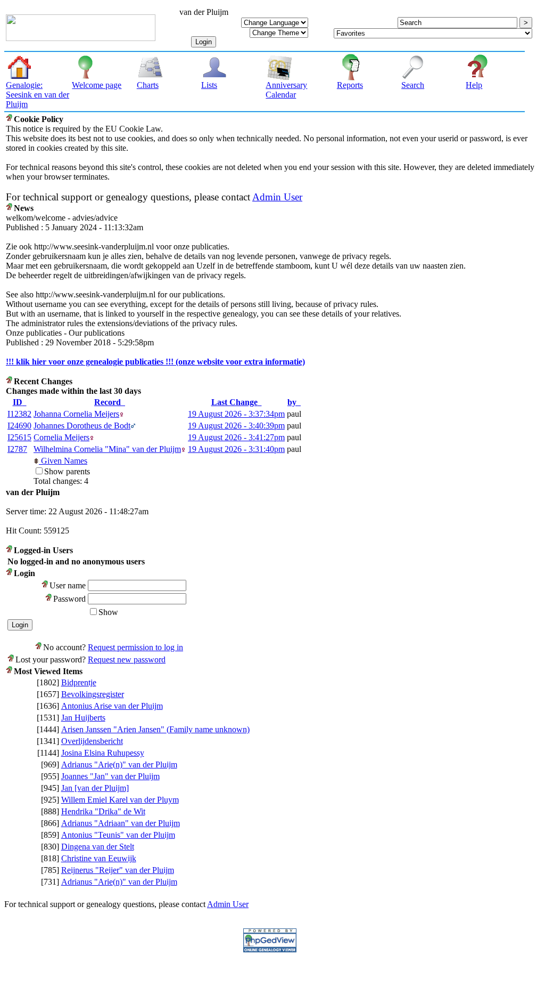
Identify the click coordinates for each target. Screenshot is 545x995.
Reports (350, 85)
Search (412, 85)
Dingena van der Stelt (97, 846)
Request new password (127, 659)
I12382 (19, 413)
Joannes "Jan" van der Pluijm (110, 776)
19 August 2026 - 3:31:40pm (236, 449)
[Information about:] (10, 119)
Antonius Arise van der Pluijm (112, 705)
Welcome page (96, 85)
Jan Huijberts (83, 717)
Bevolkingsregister (92, 694)
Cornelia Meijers (61, 437)
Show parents (67, 471)
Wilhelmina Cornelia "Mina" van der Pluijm (107, 449)
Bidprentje (78, 682)
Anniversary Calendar (286, 89)
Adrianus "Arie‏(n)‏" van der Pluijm (119, 764)
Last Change (234, 402)
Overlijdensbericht (92, 741)
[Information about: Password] (49, 598)
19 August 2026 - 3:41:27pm (236, 437)
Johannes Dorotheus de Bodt (82, 425)
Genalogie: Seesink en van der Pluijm (37, 94)
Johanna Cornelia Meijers (76, 413)
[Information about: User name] (45, 585)
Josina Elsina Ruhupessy (102, 752)
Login (203, 42)
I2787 (17, 449)
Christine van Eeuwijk (98, 858)
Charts (148, 85)
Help (474, 85)
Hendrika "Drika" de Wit (103, 811)
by (291, 402)
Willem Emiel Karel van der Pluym (120, 799)
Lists (209, 85)
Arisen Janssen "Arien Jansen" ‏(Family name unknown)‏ (155, 729)
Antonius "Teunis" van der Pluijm (118, 834)
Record (107, 402)
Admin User (277, 197)
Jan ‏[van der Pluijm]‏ (95, 787)
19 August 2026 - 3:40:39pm (236, 425)
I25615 (19, 437)
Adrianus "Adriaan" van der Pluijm (120, 823)
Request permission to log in (135, 647)
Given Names (63, 460)
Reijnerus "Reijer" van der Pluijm (117, 870)
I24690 (19, 425)
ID (17, 402)
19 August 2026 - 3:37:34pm (236, 413)
